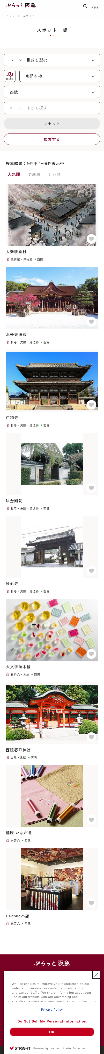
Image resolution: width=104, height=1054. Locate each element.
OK (52, 1032)
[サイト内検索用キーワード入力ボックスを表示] (85, 6)
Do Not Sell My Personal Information (52, 1021)
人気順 (14, 174)
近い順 (54, 174)
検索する (52, 139)
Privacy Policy (52, 1009)
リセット (52, 123)
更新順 (34, 174)
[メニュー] (94, 6)
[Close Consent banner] (96, 975)
